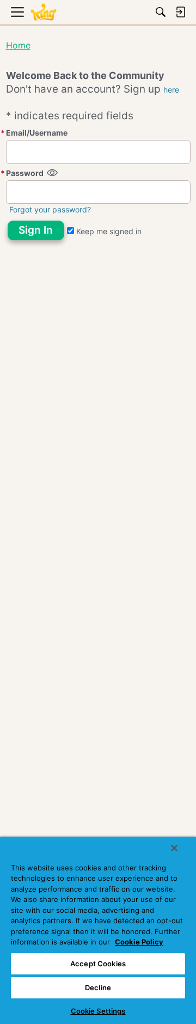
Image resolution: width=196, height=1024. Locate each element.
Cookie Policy (139, 941)
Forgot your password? (50, 209)
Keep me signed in (108, 231)
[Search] (160, 12)
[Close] (174, 848)
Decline (98, 987)
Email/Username (37, 132)
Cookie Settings (98, 1011)
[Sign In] (180, 12)
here (171, 89)
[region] (98, 930)
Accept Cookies (98, 963)
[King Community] (43, 12)
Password (25, 173)
